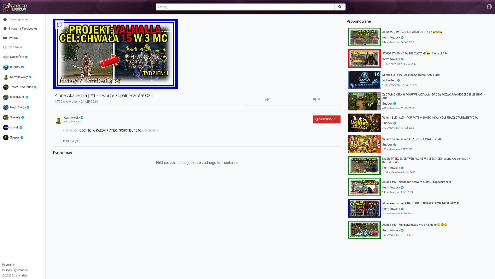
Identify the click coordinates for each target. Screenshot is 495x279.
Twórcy (13, 38)
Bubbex (15, 67)
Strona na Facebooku (23, 28)
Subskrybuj (328, 119)
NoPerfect (17, 57)
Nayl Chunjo (18, 107)
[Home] (15, 7)
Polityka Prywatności (15, 270)
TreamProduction (21, 87)
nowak (14, 127)
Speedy (15, 117)
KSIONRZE (17, 97)
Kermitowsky (19, 77)
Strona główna (18, 19)
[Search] (340, 6)
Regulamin (8, 264)
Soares (15, 137)
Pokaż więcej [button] (71, 141)
